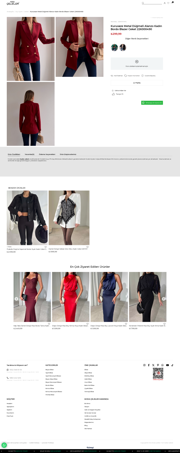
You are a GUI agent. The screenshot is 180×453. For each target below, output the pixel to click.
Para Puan (10, 416)
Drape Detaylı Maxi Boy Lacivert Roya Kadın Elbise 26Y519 (109, 326)
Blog (86, 425)
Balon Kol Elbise (89, 385)
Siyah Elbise (49, 373)
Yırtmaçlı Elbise (89, 391)
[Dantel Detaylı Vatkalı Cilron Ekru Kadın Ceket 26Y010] (69, 218)
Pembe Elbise (50, 395)
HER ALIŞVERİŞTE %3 (64, 451)
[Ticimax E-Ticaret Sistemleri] (90, 448)
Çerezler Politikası (48, 443)
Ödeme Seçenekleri (47, 154)
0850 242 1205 (15, 378)
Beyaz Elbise (50, 369)
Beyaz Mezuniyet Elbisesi (54, 382)
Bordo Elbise (50, 385)
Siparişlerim (10, 406)
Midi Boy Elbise (89, 376)
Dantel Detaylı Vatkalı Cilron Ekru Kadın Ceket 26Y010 (68, 249)
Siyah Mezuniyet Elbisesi (53, 376)
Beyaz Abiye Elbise (51, 379)
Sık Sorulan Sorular (90, 413)
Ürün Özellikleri (14, 154)
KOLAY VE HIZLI (31, 451)
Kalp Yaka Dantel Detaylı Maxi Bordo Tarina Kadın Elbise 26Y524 (32, 326)
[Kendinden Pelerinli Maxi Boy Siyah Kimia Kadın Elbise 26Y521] (148, 297)
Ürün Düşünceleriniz (68, 154)
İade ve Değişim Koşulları (92, 410)
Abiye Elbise (88, 373)
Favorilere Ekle (46, 247)
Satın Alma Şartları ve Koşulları (17, 443)
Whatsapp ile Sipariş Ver (154, 103)
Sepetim (9, 410)
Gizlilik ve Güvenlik (90, 416)
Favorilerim (10, 413)
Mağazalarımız (89, 422)
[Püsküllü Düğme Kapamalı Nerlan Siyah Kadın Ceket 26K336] (27, 218)
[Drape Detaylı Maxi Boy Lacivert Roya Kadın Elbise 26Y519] (109, 297)
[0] (172, 3)
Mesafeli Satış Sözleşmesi (92, 419)
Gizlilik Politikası (34, 443)
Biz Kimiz (87, 403)
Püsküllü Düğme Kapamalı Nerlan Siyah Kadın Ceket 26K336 (27, 249)
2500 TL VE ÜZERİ (129, 451)
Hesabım (9, 403)
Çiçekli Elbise (88, 388)
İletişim (86, 406)
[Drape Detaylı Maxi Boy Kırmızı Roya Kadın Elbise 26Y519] (71, 297)
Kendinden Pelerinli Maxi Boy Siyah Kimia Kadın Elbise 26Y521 (148, 326)
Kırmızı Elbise (50, 388)
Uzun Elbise (88, 382)
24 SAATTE (96, 451)
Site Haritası (88, 428)
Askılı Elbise (88, 379)
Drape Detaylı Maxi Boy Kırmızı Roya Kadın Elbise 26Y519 (71, 326)
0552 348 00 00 (16, 370)
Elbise (86, 369)
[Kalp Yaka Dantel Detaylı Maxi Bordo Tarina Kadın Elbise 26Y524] (32, 297)
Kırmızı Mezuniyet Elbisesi (54, 391)
